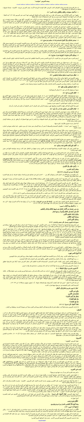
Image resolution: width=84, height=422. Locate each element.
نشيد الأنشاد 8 (22, 4)
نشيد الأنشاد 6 (32, 4)
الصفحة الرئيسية (42, 420)
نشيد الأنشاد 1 (57, 4)
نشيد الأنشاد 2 (52, 4)
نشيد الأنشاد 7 (27, 4)
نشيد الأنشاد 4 (42, 4)
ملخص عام (18, 4)
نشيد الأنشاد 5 (37, 4)
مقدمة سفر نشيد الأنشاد (63, 4)
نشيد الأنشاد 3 (47, 4)
